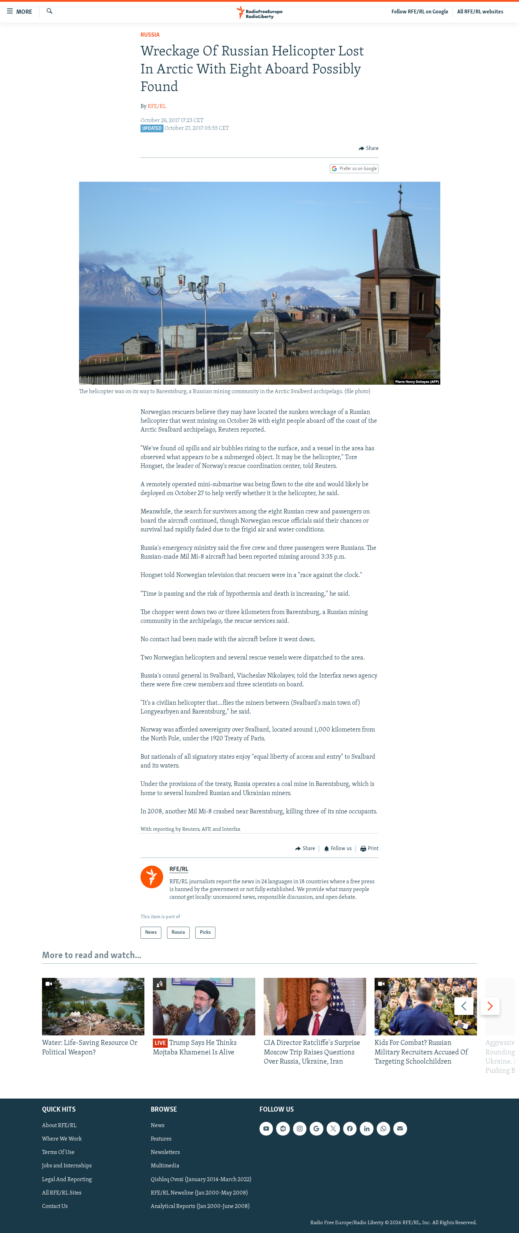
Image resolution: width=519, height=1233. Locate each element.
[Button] (368, 148)
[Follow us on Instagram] (299, 1129)
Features (161, 1139)
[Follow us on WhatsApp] (383, 1129)
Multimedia (165, 1166)
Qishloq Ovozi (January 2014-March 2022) (201, 1180)
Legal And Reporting (67, 1180)
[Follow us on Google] (316, 1129)
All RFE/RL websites (480, 12)
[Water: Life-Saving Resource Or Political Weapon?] (93, 1006)
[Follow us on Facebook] (350, 1129)
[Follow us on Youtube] (266, 1129)
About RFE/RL (59, 1126)
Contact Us (55, 1206)
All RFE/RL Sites (62, 1193)
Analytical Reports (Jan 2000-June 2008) (200, 1206)
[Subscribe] (400, 1129)
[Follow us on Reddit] (283, 1129)
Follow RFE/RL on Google (420, 12)
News (158, 1126)
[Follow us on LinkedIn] (366, 1129)
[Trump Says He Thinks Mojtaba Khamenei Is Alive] (204, 1006)
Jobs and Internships (67, 1166)
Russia (150, 35)
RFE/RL (157, 106)
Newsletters (165, 1153)
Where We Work (62, 1139)
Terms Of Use (58, 1153)
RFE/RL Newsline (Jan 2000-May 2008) (199, 1193)
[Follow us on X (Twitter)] (333, 1129)
